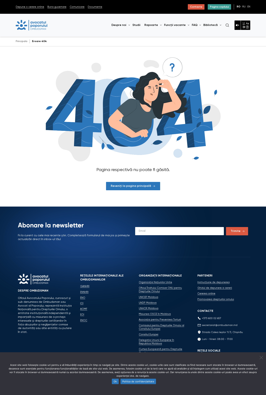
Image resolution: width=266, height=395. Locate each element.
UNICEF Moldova (148, 297)
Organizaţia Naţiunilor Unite (155, 282)
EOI (82, 314)
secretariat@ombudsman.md (219, 325)
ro (238, 6)
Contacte (196, 7)
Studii (136, 25)
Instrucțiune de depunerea (213, 282)
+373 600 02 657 (211, 318)
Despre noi (118, 25)
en (248, 6)
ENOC (83, 320)
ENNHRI (84, 292)
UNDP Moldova (148, 303)
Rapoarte (151, 25)
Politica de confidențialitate (138, 381)
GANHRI (84, 286)
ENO (82, 297)
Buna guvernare (56, 7)
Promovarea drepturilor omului (215, 299)
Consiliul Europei (148, 334)
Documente (95, 7)
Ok (115, 381)
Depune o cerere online (30, 7)
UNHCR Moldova (148, 308)
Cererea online (206, 293)
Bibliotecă (210, 25)
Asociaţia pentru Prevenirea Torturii (160, 319)
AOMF (83, 309)
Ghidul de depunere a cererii (214, 288)
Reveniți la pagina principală (131, 186)
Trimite (235, 231)
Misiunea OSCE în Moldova (155, 314)
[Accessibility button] (245, 25)
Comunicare (77, 7)
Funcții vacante (175, 25)
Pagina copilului (219, 7)
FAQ (194, 25)
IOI (81, 303)
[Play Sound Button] (238, 25)
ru (244, 6)
